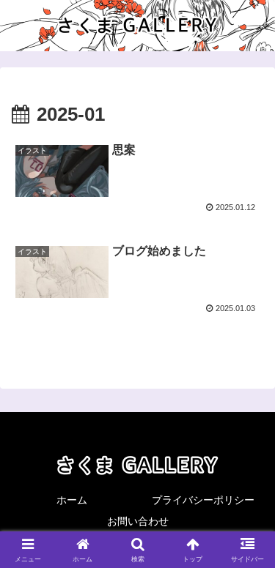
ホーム (71, 500)
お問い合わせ (138, 521)
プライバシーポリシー (203, 500)
